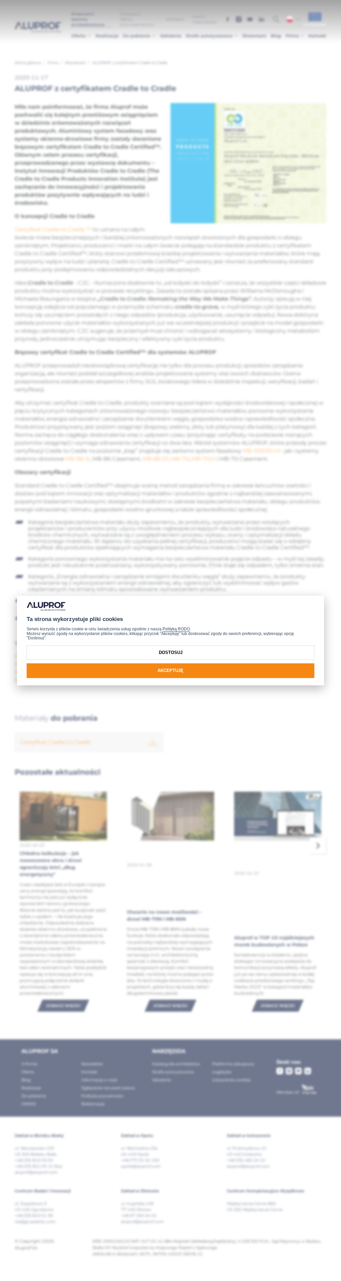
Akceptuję (170, 670)
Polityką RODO (176, 629)
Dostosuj (170, 652)
